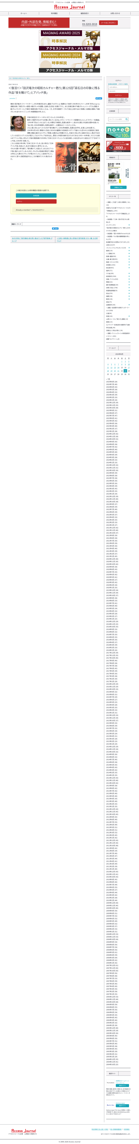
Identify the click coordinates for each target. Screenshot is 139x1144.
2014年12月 (110, 746)
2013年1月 (110, 806)
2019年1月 (110, 619)
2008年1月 (110, 963)
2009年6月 (110, 918)
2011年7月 (110, 853)
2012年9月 (110, 817)
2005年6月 (110, 1043)
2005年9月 (110, 1035)
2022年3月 (110, 520)
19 (111, 371)
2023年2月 (110, 491)
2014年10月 (110, 751)
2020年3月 (110, 582)
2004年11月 (110, 1062)
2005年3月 (110, 1051)
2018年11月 (110, 624)
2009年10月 (110, 908)
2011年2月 (110, 866)
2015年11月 (110, 718)
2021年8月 (110, 538)
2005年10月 (110, 1033)
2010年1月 (110, 900)
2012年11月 (110, 811)
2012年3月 (110, 832)
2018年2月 (110, 647)
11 (108, 367)
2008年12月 (110, 934)
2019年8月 (110, 600)
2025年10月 (110, 407)
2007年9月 (110, 973)
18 (108, 371)
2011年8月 (110, 850)
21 (118, 371)
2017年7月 (110, 665)
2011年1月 (110, 869)
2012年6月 (110, 824)
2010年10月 (110, 877)
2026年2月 (110, 397)
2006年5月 (110, 1015)
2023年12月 (110, 465)
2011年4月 (110, 861)
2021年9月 (110, 535)
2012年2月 (110, 835)
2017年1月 (110, 681)
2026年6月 (110, 387)
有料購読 (54, 13)
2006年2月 (110, 1022)
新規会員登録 (112, 84)
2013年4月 (110, 798)
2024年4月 (110, 454)
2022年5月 (110, 514)
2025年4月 (110, 423)
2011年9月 (110, 848)
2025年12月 (110, 402)
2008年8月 (110, 944)
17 (129, 367)
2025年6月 (110, 418)
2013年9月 (110, 785)
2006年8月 (110, 1007)
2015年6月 (110, 731)
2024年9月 (110, 441)
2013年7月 (110, 791)
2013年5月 (110, 796)
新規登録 (36, 195)
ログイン (19, 201)
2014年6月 (110, 762)
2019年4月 (110, 611)
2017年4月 (110, 673)
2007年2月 (110, 991)
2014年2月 (110, 772)
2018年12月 (110, 621)
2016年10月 (110, 689)
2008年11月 (110, 936)
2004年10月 (110, 1064)
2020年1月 (110, 587)
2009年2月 (110, 929)
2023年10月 (110, 470)
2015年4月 (110, 736)
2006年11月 (110, 999)
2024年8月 (110, 444)
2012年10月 (110, 814)
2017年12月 (110, 652)
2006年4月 (110, 1017)
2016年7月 (110, 697)
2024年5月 (110, 452)
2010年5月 (110, 890)
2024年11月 (110, 436)
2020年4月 (110, 580)
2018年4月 (110, 642)
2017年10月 (110, 658)
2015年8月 (110, 725)
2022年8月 (110, 507)
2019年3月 (110, 613)
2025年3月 (110, 426)
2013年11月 (110, 780)
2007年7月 (110, 978)
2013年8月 (110, 788)
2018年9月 (110, 629)
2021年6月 (110, 543)
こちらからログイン (37, 210)
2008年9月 (110, 942)
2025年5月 (110, 420)
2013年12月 (110, 778)
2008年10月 (110, 939)
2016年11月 (110, 686)
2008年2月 (110, 960)
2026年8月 (110, 381)
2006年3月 (110, 1020)
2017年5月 (110, 671)
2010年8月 (110, 882)
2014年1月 (110, 775)
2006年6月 (110, 1012)
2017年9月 (110, 660)
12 (111, 367)
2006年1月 (110, 1025)
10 (129, 364)
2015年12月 (110, 715)
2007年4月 (110, 986)
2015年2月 (110, 741)
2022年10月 (110, 501)
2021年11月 (110, 530)
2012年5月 (110, 827)
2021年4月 (110, 548)
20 (115, 371)
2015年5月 (110, 733)
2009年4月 (110, 923)
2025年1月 (110, 431)
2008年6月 (110, 950)
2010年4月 (110, 892)
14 (118, 367)
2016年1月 (110, 712)
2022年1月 (110, 525)
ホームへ (24, 13)
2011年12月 (110, 840)
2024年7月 (110, 447)
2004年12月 (110, 1059)
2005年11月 (110, 1030)
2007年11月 (110, 968)
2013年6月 (110, 793)
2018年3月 (110, 645)
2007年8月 (110, 976)
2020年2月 (110, 585)
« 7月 (108, 379)
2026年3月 (110, 394)
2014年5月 (110, 765)
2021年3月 (110, 551)
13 (115, 367)
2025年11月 (110, 405)
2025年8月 (110, 413)
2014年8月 (110, 757)
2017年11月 (110, 655)
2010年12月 (110, 871)
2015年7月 (110, 728)
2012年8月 (110, 819)
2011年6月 (110, 856)
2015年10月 (110, 720)
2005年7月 (110, 1041)
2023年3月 (110, 488)
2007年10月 (110, 970)
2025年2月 (110, 428)
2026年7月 (110, 384)
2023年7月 (110, 478)
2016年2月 (110, 710)
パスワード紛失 (123, 84)
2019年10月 (110, 595)
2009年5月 (110, 921)
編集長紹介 (85, 13)
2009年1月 (110, 931)
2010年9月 (110, 879)
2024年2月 (110, 460)
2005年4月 (110, 1048)
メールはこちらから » (108, 22)
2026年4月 (110, 392)
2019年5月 (110, 608)
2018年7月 (110, 634)
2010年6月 (110, 887)
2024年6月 (110, 449)
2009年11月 (110, 905)
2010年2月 (110, 897)
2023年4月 (110, 486)
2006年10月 (110, 1002)
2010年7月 (110, 884)
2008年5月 (110, 952)
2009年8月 (110, 913)
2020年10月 (110, 564)
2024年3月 (110, 457)
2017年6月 (110, 668)
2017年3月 (110, 676)
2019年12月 (110, 590)
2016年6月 (110, 699)
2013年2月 (110, 804)
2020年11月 (110, 561)
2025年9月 (110, 410)
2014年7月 (110, 759)
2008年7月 (110, 947)
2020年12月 (110, 559)
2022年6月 (110, 512)
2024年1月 (110, 462)
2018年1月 (110, 650)
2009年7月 (110, 916)
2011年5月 (110, 858)
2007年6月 (110, 981)
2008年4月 (110, 955)
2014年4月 (110, 767)
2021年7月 (110, 540)
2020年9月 (110, 566)
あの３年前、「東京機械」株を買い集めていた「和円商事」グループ (32, 239)
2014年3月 (110, 770)
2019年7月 (110, 603)
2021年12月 (110, 527)
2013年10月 (110, 783)
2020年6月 (110, 574)
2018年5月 (110, 639)
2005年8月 (110, 1038)
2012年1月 (110, 837)
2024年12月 (110, 434)
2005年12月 (110, 1028)
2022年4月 (110, 517)
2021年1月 (110, 556)
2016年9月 (110, 692)
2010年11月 (110, 874)
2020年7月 (110, 572)
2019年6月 (110, 605)
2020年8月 (110, 569)
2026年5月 (110, 389)
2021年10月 (110, 533)
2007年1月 (110, 994)
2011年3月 (110, 863)
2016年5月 (110, 702)
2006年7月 (110, 1009)
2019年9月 (110, 598)
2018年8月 (110, 632)
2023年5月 (110, 483)
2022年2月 (110, 522)
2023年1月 (110, 493)
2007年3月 (110, 989)
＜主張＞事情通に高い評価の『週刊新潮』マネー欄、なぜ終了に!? (77, 239)
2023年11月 (110, 467)
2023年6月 (110, 480)
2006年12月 (110, 996)
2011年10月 (110, 845)
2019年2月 (110, 616)
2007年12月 (110, 965)
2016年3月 (110, 707)
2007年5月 (110, 983)
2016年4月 (110, 705)
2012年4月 (110, 830)
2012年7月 (110, 822)
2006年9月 (110, 1004)
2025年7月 (110, 415)
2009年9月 (110, 910)
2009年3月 (110, 926)
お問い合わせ (115, 13)
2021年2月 (110, 553)
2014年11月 (110, 749)
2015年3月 (110, 738)
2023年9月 (110, 473)
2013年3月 (110, 801)
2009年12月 (110, 903)
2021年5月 (110, 546)
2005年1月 (110, 1056)
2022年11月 (110, 499)
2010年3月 (110, 895)
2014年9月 (110, 754)
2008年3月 (110, 957)
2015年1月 (110, 744)
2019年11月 (110, 592)
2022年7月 (110, 509)
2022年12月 (110, 496)
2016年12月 (110, 684)
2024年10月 (110, 439)
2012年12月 (110, 809)
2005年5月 (110, 1046)
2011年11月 (110, 843)
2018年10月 (110, 626)
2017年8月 (110, 663)
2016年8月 (110, 694)
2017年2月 (110, 678)
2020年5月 (110, 577)
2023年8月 (110, 475)
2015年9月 (110, 723)
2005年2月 (110, 1054)
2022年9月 (110, 504)
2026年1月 (110, 400)
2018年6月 (110, 637)
